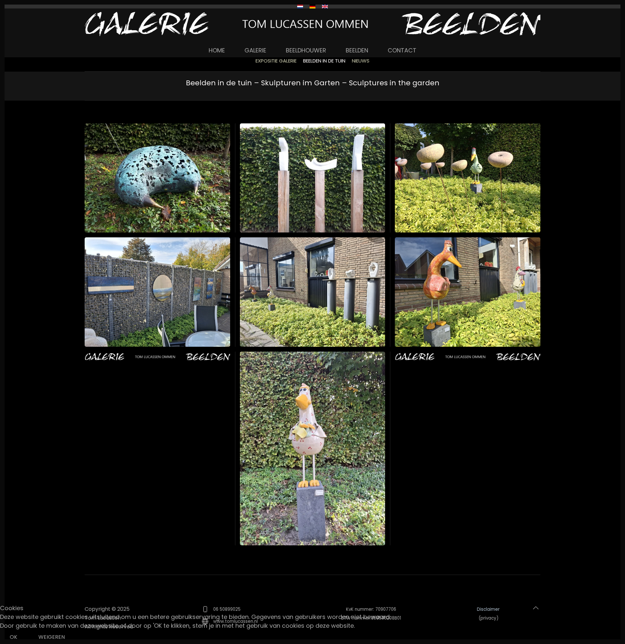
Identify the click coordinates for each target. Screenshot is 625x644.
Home (217, 50)
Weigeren (51, 637)
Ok (13, 637)
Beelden (357, 50)
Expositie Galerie (276, 60)
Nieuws (360, 60)
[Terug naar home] (312, 24)
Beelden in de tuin (324, 60)
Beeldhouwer (306, 50)
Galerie (255, 50)
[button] (157, 177)
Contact (402, 50)
